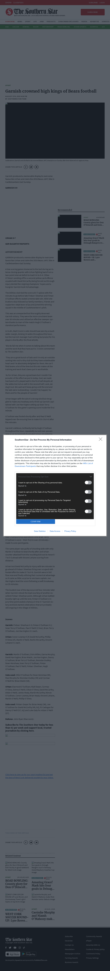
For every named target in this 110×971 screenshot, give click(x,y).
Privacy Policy (70, 531)
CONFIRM (36, 522)
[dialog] (55, 485)
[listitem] (55, 476)
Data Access (55, 531)
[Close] (101, 440)
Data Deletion (40, 531)
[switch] (88, 482)
